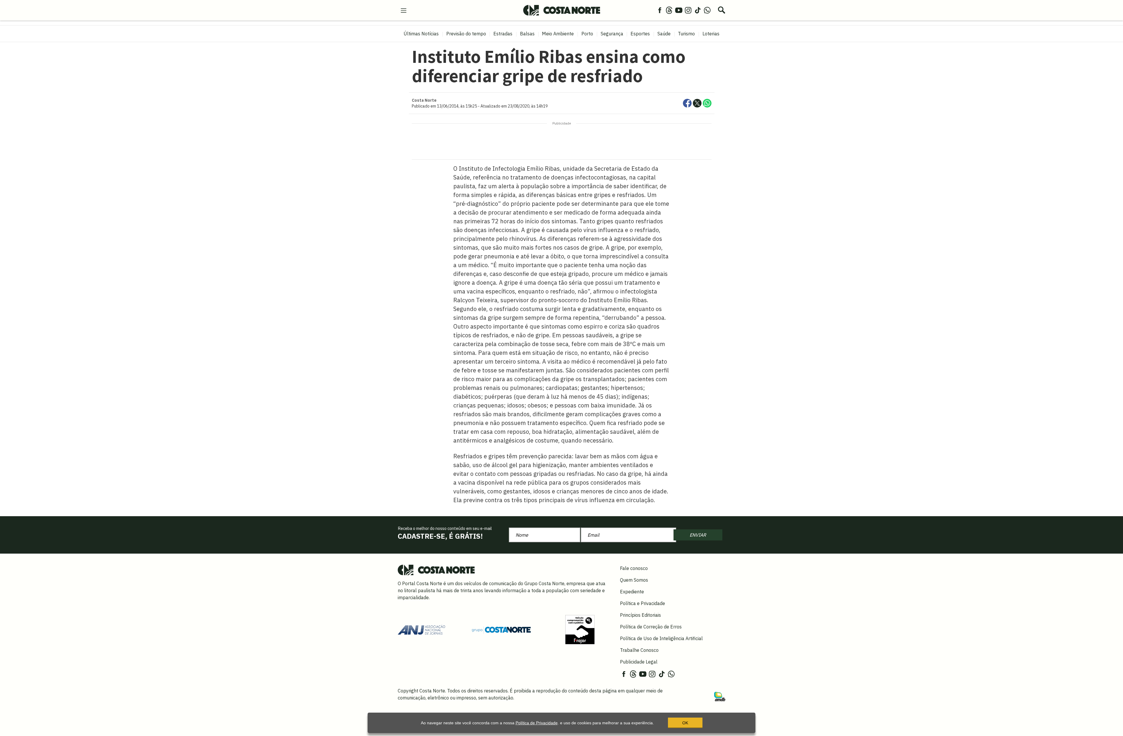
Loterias (710, 34)
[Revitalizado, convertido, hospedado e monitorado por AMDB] (719, 696)
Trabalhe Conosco (639, 650)
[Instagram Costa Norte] (688, 10)
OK (685, 723)
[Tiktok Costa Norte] (698, 10)
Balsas (527, 34)
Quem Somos (634, 580)
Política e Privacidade (642, 603)
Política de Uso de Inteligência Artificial (661, 638)
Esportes (640, 34)
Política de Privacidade (537, 723)
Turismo (686, 34)
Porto (587, 34)
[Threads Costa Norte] (669, 10)
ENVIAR (698, 535)
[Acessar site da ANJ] (421, 629)
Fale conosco (634, 568)
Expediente (632, 592)
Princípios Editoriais (640, 615)
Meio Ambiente (558, 34)
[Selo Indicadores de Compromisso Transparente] (580, 629)
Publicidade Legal (638, 662)
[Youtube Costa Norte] (679, 10)
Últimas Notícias (421, 34)
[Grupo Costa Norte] (501, 629)
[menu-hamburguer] (403, 10)
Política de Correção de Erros (651, 627)
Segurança (612, 34)
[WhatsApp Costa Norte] (707, 10)
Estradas (502, 34)
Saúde (664, 34)
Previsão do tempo (466, 34)
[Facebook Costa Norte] (660, 10)
